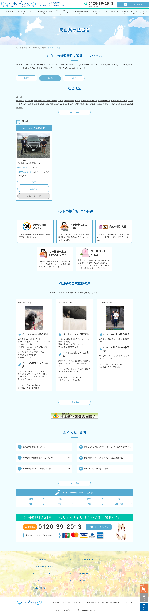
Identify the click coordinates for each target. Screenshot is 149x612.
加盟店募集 (67, 602)
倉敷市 (54, 101)
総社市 (83, 101)
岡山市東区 (38, 101)
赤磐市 (113, 101)
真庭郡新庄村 (64, 104)
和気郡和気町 (21, 104)
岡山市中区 (29, 101)
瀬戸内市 (106, 101)
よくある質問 (144, 12)
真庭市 (119, 101)
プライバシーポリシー (91, 602)
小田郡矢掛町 (53, 104)
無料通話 (31, 527)
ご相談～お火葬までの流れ (43, 566)
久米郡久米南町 (109, 104)
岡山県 (50, 78)
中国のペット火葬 (39, 48)
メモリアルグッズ (96, 12)
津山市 (60, 101)
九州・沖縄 (118, 504)
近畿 (30, 504)
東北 (60, 499)
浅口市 (130, 101)
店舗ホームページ (34, 196)
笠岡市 (71, 101)
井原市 (77, 101)
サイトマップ (128, 602)
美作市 (124, 101)
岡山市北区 (20, 101)
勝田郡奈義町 (97, 104)
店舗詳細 (33, 189)
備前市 (100, 101)
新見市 (94, 101)
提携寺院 (77, 602)
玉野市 (66, 101)
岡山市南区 (47, 101)
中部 (118, 499)
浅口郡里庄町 (42, 104)
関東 (89, 499)
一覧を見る (74, 402)
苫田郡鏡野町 (75, 104)
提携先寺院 (82, 581)
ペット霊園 (134, 12)
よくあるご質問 (39, 588)
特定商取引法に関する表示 (111, 602)
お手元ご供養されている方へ (80, 12)
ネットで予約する (135, 4)
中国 (60, 504)
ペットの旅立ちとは (7, 12)
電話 (34, 182)
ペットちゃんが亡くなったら (24, 12)
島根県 (26, 78)
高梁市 (89, 101)
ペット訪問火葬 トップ (23, 48)
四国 (89, 504)
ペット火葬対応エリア (111, 12)
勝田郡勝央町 (86, 104)
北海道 (30, 499)
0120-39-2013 (60, 526)
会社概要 (56, 602)
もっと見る (74, 112)
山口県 (73, 78)
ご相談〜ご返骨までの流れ (44, 12)
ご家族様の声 (124, 12)
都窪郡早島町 (32, 104)
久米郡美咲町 (121, 104)
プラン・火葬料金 (85, 566)
